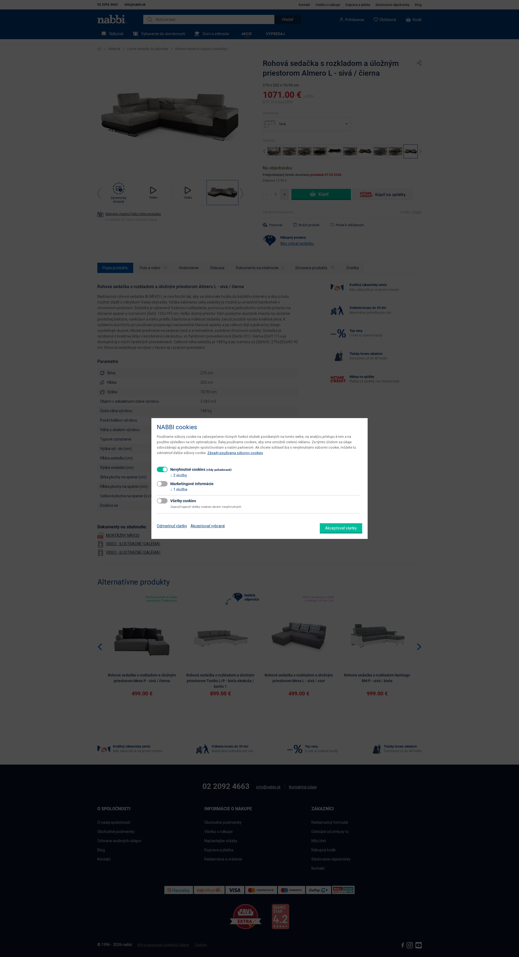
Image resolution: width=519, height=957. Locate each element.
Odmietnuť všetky (172, 526)
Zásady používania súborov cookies (235, 453)
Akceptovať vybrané (208, 526)
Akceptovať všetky (341, 528)
